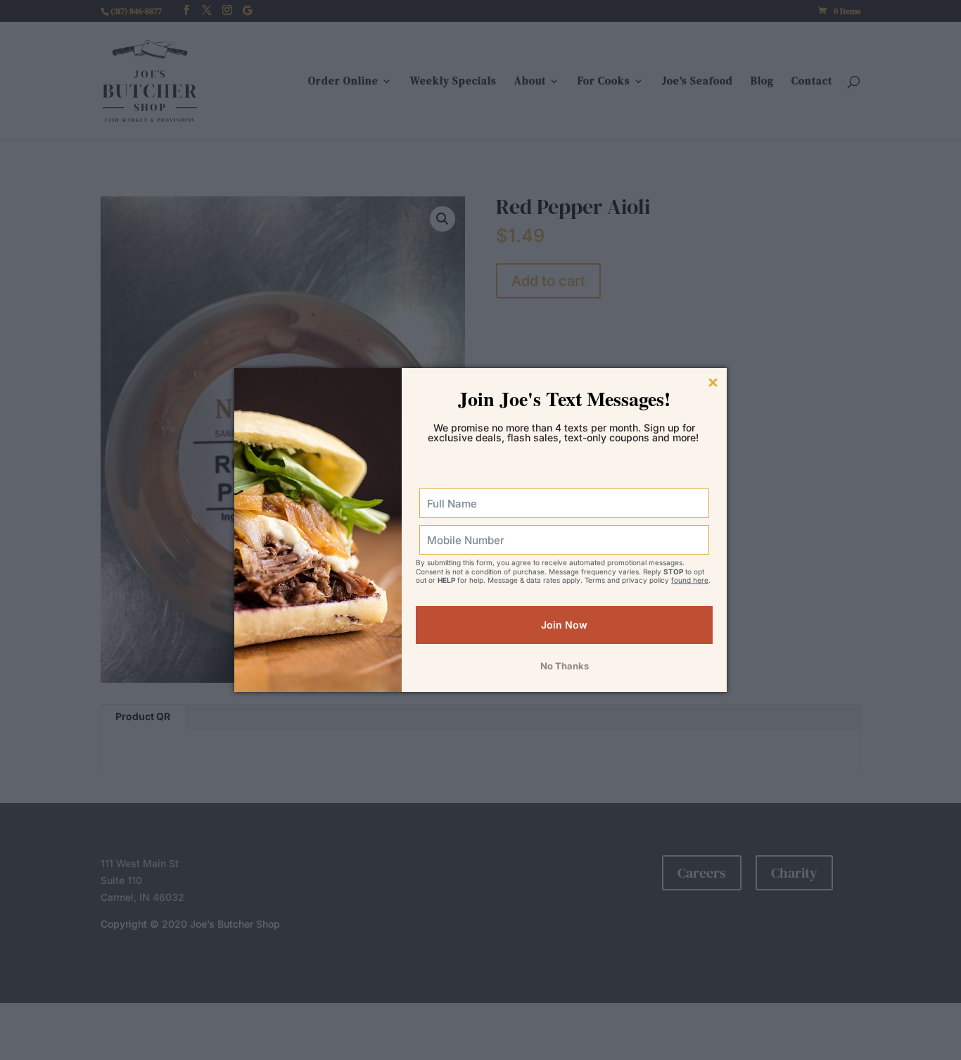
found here (689, 580)
